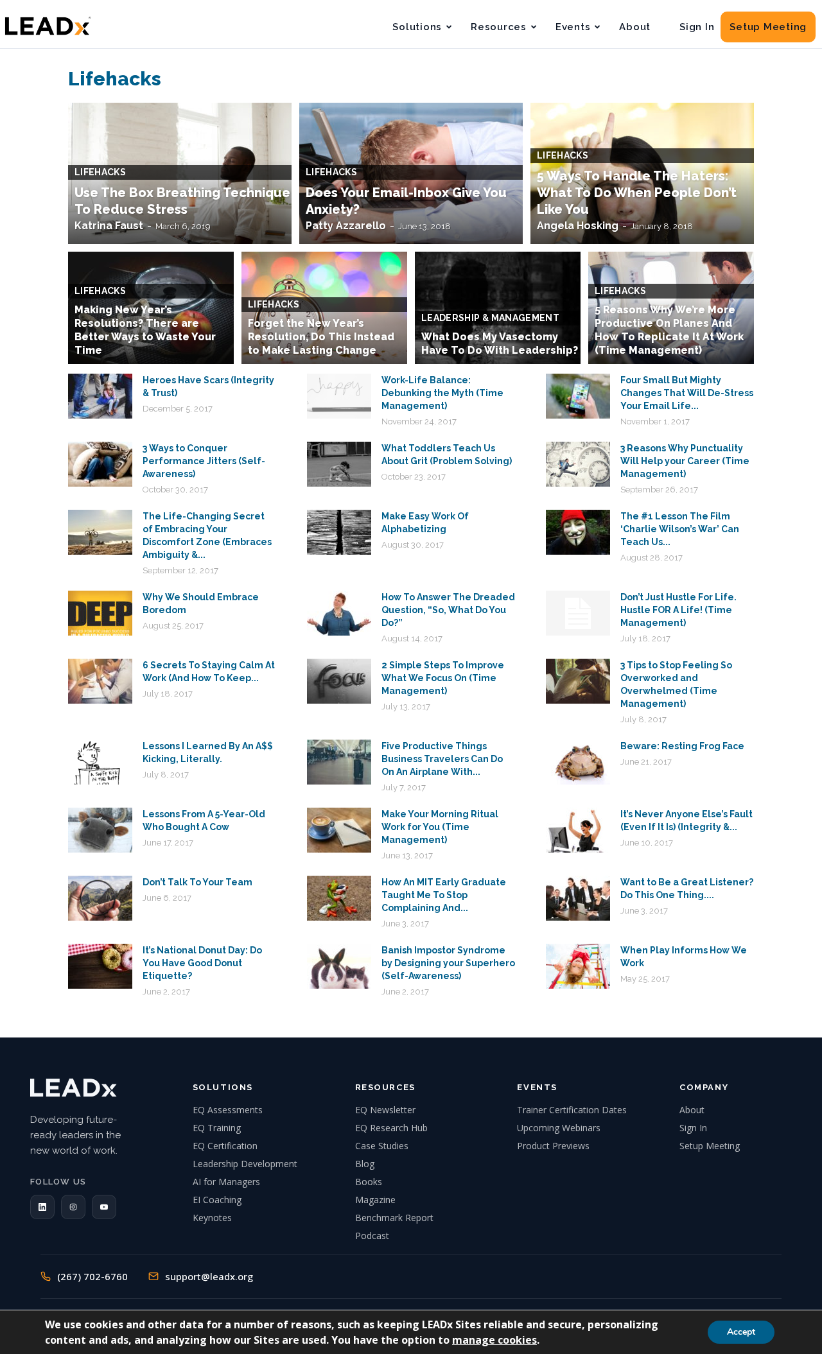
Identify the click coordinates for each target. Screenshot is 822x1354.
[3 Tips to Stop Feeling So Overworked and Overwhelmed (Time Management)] (578, 681)
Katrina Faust (108, 226)
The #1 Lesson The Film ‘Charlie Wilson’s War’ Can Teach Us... (679, 529)
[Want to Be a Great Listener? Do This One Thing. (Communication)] (578, 898)
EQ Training (217, 1128)
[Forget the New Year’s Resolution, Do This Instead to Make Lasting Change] (324, 315)
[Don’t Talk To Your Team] (100, 898)
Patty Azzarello (346, 226)
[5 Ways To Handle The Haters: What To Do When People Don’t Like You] (642, 173)
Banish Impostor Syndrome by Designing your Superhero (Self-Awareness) (448, 963)
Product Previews (553, 1146)
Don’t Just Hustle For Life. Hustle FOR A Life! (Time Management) (678, 610)
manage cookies (494, 1340)
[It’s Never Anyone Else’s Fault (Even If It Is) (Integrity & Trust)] (578, 830)
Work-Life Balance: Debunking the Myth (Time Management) (442, 393)
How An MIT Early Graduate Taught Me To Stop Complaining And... (443, 895)
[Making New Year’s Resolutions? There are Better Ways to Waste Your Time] (151, 315)
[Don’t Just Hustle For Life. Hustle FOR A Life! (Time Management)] (578, 613)
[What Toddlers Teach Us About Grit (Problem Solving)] (339, 464)
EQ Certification (225, 1146)
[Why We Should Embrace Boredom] (100, 613)
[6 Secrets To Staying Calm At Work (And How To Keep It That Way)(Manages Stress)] (100, 681)
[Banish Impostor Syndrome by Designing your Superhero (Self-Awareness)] (339, 966)
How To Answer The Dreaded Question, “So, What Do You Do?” (448, 610)
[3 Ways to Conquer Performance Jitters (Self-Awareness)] (100, 464)
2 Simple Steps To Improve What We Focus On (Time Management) (442, 678)
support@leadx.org (209, 1276)
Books (368, 1182)
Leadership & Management (490, 318)
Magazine (375, 1199)
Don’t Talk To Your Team (197, 882)
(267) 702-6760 (92, 1276)
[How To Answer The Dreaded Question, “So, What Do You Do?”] (339, 613)
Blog (364, 1164)
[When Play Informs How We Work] (578, 966)
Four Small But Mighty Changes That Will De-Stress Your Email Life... (686, 393)
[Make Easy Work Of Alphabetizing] (339, 532)
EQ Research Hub (391, 1128)
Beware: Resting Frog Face (682, 746)
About (635, 27)
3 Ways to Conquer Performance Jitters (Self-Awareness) (204, 461)
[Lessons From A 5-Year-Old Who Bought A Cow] (100, 830)
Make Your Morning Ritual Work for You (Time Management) (439, 827)
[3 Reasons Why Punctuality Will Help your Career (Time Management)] (578, 464)
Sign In (696, 27)
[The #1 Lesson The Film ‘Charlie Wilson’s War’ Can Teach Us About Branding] (578, 532)
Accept (741, 1332)
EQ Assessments (228, 1110)
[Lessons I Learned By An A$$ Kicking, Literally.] (100, 762)
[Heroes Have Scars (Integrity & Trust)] (100, 396)
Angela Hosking (577, 226)
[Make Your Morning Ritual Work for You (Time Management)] (339, 830)
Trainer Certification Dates (572, 1110)
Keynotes (212, 1217)
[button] (42, 1207)
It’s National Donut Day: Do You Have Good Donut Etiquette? (202, 963)
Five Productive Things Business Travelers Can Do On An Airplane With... (442, 759)
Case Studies (381, 1146)
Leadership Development (245, 1164)
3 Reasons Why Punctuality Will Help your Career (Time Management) (684, 461)
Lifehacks (100, 172)
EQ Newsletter (385, 1110)
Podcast (372, 1235)
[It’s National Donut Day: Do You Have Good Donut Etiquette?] (100, 966)
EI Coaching (217, 1199)
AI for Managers (226, 1182)
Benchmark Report (394, 1217)
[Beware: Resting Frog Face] (578, 762)
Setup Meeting (768, 27)
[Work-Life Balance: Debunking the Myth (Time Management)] (339, 396)
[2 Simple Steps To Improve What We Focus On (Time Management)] (339, 681)
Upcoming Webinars (558, 1128)
